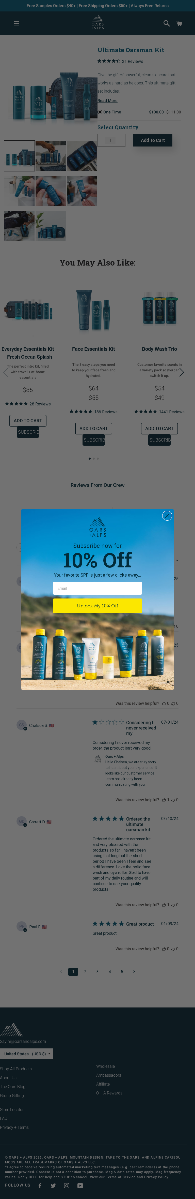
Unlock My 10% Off (97, 606)
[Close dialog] (167, 515)
